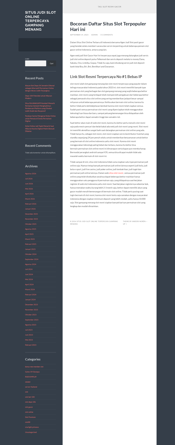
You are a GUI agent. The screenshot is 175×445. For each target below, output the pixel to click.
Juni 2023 (29, 335)
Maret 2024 (30, 289)
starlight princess (32, 427)
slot (26, 392)
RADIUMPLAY (31, 377)
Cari (27, 59)
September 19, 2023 (79, 35)
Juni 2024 (29, 274)
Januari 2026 (30, 209)
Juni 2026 (29, 184)
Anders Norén (139, 221)
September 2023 (31, 320)
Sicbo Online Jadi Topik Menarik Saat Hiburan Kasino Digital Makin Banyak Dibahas (40, 128)
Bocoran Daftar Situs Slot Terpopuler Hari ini (108, 26)
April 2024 (29, 284)
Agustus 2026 (30, 173)
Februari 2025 (30, 244)
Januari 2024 (30, 299)
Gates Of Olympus (32, 372)
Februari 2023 (30, 345)
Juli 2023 (28, 330)
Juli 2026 (28, 179)
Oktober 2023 (30, 315)
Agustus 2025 (30, 229)
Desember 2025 (31, 214)
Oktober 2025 (30, 224)
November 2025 (31, 219)
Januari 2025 (30, 249)
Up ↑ (125, 224)
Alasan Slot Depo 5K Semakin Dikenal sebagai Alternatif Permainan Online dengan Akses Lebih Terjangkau (40, 88)
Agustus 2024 (30, 264)
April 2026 (29, 194)
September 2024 (31, 259)
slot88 (27, 422)
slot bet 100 (30, 397)
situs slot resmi (116, 173)
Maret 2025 (30, 239)
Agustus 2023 (30, 325)
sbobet (27, 382)
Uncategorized (31, 432)
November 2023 (31, 310)
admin (94, 35)
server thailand (31, 387)
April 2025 (29, 234)
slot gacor (29, 407)
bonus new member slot (34, 367)
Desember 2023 (31, 304)
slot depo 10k (30, 402)
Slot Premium (30, 417)
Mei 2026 (29, 189)
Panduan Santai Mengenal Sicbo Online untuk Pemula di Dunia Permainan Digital (40, 118)
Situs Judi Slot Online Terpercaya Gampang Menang (40, 20)
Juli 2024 (28, 269)
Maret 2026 (30, 199)
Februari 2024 (30, 294)
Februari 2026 (30, 204)
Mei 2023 (29, 340)
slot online (29, 412)
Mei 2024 (29, 279)
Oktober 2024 (30, 254)
